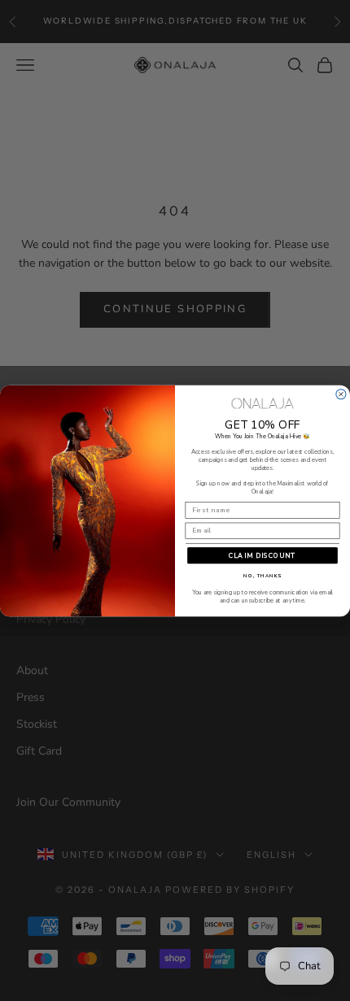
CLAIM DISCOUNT (262, 555)
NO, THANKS (262, 575)
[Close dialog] (341, 393)
